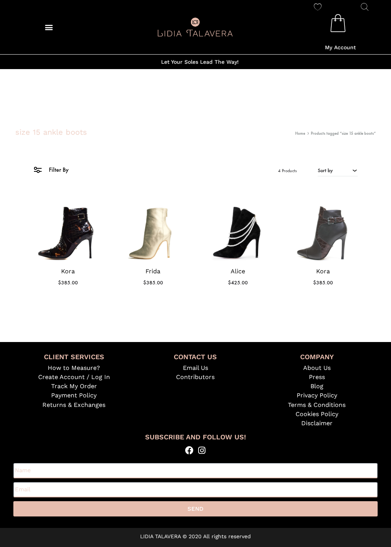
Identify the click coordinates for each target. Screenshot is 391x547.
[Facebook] (189, 450)
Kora (68, 271)
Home (300, 133)
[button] (49, 27)
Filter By (58, 169)
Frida (152, 271)
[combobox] (338, 170)
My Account (340, 47)
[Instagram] (202, 450)
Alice (238, 271)
